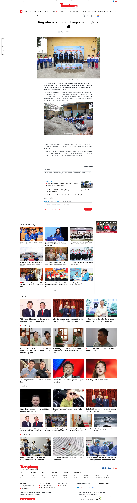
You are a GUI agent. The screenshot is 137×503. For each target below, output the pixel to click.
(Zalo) (49, 485)
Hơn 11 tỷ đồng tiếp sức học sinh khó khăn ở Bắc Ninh (81, 283)
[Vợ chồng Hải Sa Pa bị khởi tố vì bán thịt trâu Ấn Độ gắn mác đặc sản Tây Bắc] (68, 337)
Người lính (75, 11)
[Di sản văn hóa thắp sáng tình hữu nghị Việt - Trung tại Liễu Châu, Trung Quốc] (31, 274)
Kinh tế (30, 11)
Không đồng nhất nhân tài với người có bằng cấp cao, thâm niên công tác (101, 320)
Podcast (54, 472)
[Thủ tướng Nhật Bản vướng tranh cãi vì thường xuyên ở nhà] (81, 420)
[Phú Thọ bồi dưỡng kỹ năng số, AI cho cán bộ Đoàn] (31, 234)
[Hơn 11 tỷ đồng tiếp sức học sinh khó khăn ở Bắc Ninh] (81, 274)
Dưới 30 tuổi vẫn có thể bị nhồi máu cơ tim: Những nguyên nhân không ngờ (101, 458)
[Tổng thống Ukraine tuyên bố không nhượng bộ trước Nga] (35, 398)
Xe (80, 11)
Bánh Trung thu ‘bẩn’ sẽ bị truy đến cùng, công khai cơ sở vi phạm (34, 458)
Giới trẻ (58, 11)
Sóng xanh (36, 11)
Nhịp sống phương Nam (36, 480)
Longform (66, 472)
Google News (97, 15)
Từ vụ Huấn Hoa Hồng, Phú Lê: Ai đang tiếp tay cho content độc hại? (55, 263)
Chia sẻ (2, 42)
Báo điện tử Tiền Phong (68, 6)
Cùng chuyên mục (28, 225)
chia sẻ (84, 15)
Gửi (88, 209)
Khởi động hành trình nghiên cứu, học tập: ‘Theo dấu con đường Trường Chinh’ (31, 264)
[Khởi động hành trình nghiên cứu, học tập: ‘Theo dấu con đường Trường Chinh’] (31, 254)
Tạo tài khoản (56, 201)
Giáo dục (94, 11)
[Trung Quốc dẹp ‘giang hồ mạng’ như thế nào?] (68, 398)
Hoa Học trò (82, 1)
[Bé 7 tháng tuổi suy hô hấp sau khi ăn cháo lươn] (68, 446)
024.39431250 (25, 488)
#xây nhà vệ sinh (67, 172)
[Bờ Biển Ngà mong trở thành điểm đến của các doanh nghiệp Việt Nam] (68, 308)
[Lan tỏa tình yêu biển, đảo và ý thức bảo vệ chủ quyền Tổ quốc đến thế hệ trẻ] (56, 274)
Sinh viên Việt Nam (72, 1)
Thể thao (70, 11)
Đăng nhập (47, 201)
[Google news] (94, 487)
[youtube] (116, 1)
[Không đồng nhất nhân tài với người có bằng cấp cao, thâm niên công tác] (101, 308)
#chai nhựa (77, 172)
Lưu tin (2, 46)
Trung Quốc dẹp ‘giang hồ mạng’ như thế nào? (67, 410)
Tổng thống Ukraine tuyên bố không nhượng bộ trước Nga (34, 410)
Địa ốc (41, 11)
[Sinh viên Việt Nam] (106, 468)
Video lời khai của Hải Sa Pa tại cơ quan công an (100, 349)
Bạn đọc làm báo (28, 499)
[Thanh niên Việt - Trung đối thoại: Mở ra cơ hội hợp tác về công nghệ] (81, 234)
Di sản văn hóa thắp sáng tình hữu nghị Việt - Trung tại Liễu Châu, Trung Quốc (31, 284)
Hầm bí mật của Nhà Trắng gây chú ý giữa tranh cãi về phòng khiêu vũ (56, 429)
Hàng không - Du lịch (100, 477)
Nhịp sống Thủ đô (24, 480)
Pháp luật (63, 11)
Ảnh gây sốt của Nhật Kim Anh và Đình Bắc (35, 381)
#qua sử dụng (86, 172)
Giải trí (89, 11)
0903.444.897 (63, 485)
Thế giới (53, 11)
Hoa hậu (106, 11)
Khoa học (100, 11)
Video (111, 11)
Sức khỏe (47, 11)
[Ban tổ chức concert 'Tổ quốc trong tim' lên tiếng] (68, 368)
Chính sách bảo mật (104, 483)
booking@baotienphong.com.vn (48, 487)
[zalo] (90, 487)
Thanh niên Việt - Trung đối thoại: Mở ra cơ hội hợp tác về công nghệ (81, 242)
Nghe (2, 38)
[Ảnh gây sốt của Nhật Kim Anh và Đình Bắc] (35, 368)
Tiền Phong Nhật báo (60, 1)
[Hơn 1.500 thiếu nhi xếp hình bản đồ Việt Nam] (81, 254)
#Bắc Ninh (57, 172)
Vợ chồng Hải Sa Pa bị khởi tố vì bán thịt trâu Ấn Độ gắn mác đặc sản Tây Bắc (67, 350)
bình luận (94, 15)
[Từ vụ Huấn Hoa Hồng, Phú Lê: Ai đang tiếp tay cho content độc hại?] (56, 254)
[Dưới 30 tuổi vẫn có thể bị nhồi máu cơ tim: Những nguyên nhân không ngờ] (101, 446)
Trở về (2, 54)
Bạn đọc (86, 477)
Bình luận (2, 50)
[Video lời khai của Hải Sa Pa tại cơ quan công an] (101, 337)
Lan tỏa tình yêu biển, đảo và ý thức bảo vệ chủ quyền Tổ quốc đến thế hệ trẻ (56, 284)
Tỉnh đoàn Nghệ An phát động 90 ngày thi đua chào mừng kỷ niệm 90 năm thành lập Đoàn (69, 190)
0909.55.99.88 (44, 485)
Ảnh (43, 472)
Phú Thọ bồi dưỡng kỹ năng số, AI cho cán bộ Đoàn (31, 242)
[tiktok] (85, 487)
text (88, 15)
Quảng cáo (97, 1)
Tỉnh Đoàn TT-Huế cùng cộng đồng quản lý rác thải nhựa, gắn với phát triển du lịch (62, 184)
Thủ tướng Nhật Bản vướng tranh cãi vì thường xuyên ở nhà (80, 429)
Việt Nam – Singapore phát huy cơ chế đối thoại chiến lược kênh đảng (35, 320)
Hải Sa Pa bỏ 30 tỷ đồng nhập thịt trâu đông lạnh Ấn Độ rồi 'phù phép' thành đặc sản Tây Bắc (35, 350)
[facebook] (113, 1)
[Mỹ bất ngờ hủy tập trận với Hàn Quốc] (105, 420)
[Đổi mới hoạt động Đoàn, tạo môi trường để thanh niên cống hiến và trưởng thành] (56, 234)
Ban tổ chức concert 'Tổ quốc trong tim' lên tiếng (68, 381)
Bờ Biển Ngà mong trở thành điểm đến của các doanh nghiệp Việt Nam (68, 320)
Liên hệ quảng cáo (44, 483)
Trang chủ (21, 11)
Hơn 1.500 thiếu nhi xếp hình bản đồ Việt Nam (81, 263)
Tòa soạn (89, 1)
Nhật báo (33, 472)
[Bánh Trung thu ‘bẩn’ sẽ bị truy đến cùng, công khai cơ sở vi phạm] (35, 446)
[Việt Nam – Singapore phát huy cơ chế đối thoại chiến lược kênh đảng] (35, 308)
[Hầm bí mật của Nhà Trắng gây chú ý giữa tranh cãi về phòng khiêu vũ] (56, 420)
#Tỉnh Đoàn (48, 172)
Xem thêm (116, 11)
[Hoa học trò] (115, 468)
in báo (91, 15)
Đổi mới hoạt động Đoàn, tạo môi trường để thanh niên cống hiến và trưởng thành (55, 243)
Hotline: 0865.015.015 (47, 1)
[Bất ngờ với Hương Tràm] (101, 368)
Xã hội (25, 11)
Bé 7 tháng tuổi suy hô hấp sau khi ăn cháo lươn (67, 458)
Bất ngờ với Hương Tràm (98, 380)
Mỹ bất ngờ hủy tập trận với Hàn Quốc (104, 429)
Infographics (77, 472)
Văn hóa (84, 11)
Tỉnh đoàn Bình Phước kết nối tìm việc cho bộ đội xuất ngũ (64, 195)
